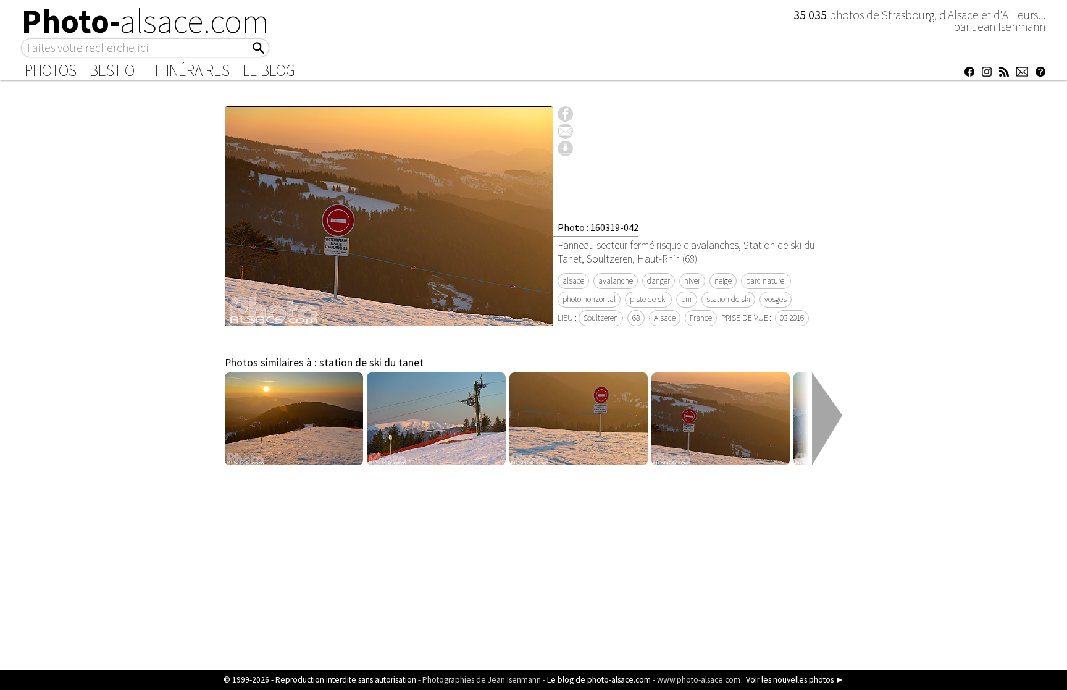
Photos (51, 70)
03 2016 (792, 318)
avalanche (615, 281)
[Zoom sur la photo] (389, 319)
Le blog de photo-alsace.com (599, 680)
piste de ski (648, 299)
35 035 (811, 14)
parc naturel (766, 281)
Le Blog (269, 70)
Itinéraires (192, 70)
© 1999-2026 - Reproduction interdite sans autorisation (320, 680)
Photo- (145, 21)
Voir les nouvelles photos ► (795, 680)
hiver (692, 281)
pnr (686, 299)
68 (636, 318)
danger (658, 281)
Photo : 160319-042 (598, 227)
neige (723, 281)
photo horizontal (589, 299)
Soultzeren (601, 318)
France (701, 318)
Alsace (665, 318)
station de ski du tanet (371, 362)
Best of (116, 70)
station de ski (728, 299)
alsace (573, 281)
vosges (775, 299)
